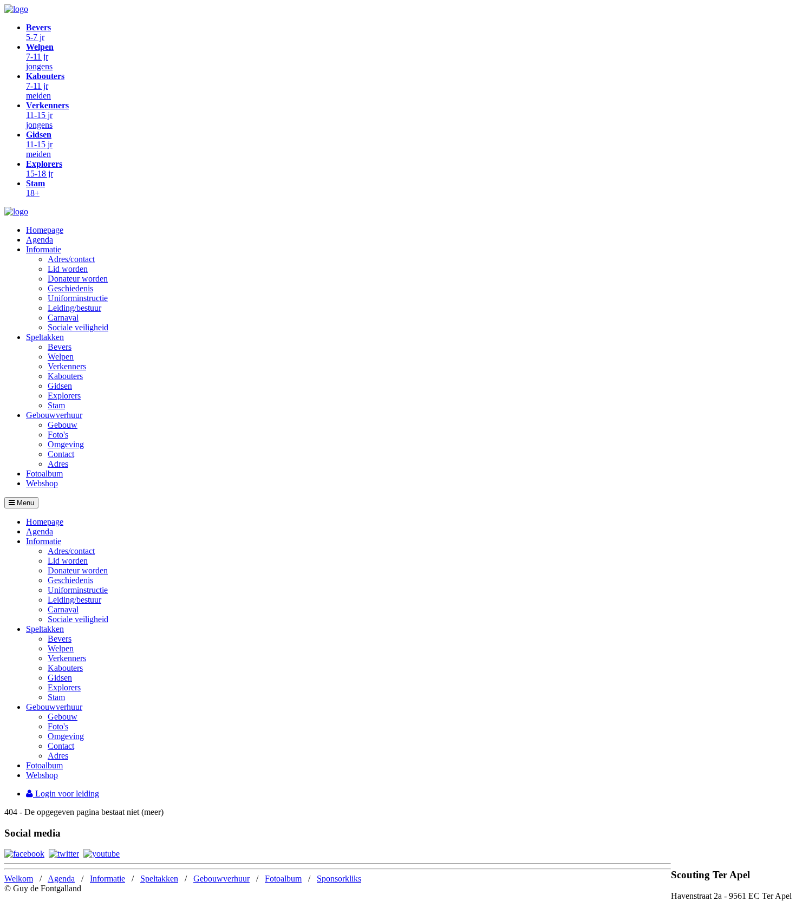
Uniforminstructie (78, 298)
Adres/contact (71, 259)
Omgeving (66, 444)
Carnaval (63, 317)
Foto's (58, 434)
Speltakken (45, 337)
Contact (61, 454)
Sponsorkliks (339, 878)
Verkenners (67, 366)
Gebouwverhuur (54, 415)
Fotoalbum (44, 473)
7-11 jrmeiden (45, 85)
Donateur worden (78, 278)
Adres (58, 463)
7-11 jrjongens (40, 56)
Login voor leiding (66, 793)
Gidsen (60, 385)
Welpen (61, 356)
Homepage (44, 229)
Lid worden (68, 268)
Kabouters (65, 376)
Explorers (64, 395)
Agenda (39, 239)
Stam (56, 405)
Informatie (43, 249)
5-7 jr (38, 32)
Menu (24, 503)
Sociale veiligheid (78, 327)
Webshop (42, 483)
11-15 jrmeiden (39, 144)
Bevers (59, 346)
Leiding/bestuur (74, 307)
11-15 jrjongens (47, 115)
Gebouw (62, 424)
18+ (35, 188)
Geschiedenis (70, 288)
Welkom (18, 878)
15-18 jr (44, 168)
